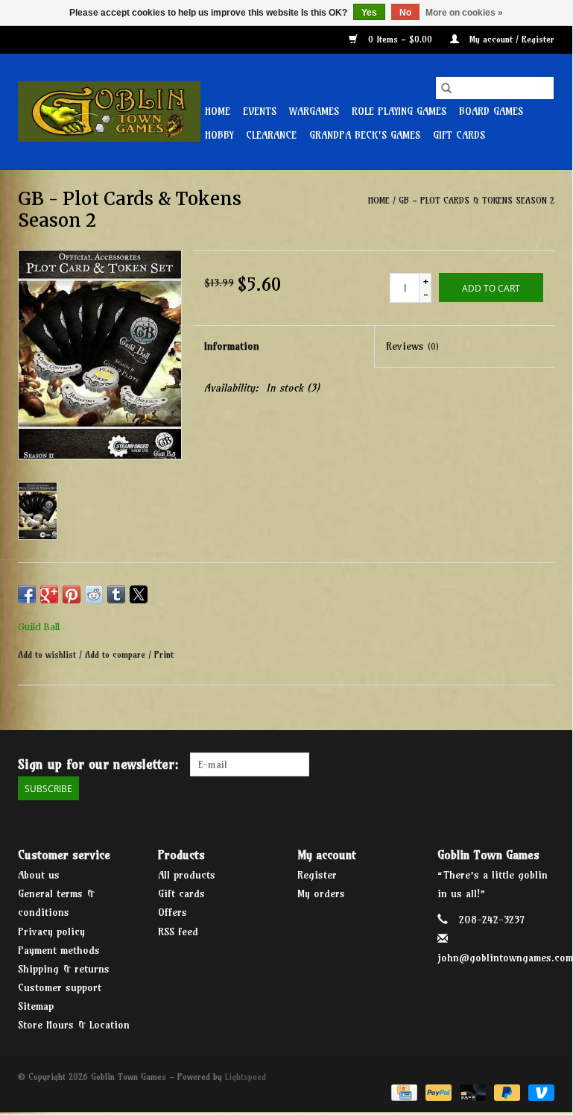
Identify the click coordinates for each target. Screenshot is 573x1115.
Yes (369, 12)
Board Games (491, 111)
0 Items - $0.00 (400, 39)
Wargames (314, 111)
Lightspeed (245, 1076)
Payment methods (59, 950)
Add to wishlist (48, 654)
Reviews (412, 346)
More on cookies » (464, 12)
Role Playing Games (399, 111)
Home (217, 111)
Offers (172, 912)
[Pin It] (71, 594)
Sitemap (36, 1006)
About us (39, 875)
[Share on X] (139, 594)
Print (164, 654)
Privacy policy (51, 931)
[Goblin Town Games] (109, 111)
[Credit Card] (403, 1091)
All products (186, 875)
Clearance (271, 135)
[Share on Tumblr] (116, 594)
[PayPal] (437, 1091)
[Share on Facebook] (27, 594)
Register (317, 875)
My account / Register (510, 39)
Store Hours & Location (74, 1024)
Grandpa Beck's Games (364, 135)
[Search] (446, 88)
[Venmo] (538, 1091)
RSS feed (178, 931)
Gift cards (459, 135)
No (405, 12)
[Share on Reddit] (94, 594)
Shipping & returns (64, 969)
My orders (321, 893)
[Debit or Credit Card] (472, 1091)
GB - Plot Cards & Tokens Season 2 (476, 200)
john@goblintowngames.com (505, 957)
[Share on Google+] (49, 594)
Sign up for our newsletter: (98, 764)
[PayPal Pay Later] (506, 1091)
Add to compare (116, 654)
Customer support (59, 987)
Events (259, 111)
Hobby (219, 135)
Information (231, 346)
